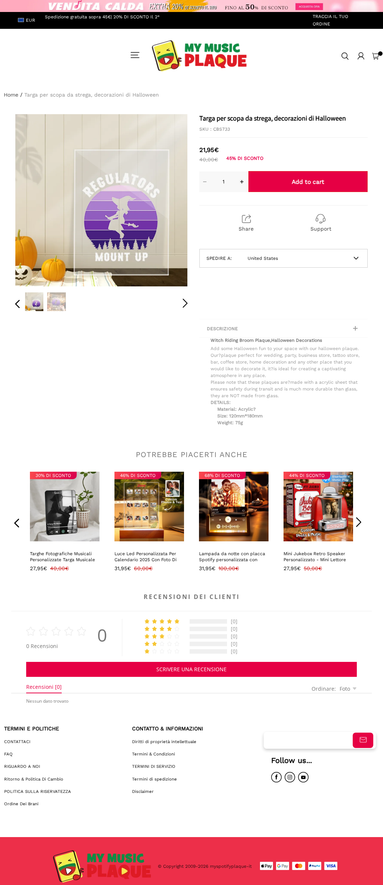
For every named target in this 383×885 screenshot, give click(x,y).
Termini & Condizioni (153, 754)
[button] (33, 200)
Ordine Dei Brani (21, 803)
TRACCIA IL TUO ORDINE (330, 20)
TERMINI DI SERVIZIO (153, 766)
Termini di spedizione (154, 779)
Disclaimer (143, 791)
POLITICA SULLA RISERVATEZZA (37, 791)
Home (11, 95)
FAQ (8, 754)
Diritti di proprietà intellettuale (164, 741)
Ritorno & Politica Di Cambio (33, 779)
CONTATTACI (17, 741)
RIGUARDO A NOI (22, 766)
